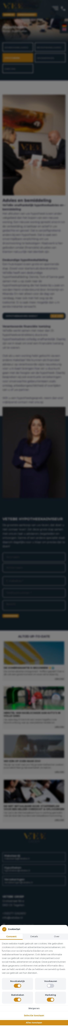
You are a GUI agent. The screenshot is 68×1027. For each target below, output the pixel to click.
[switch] (17, 986)
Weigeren (34, 1008)
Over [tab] (56, 936)
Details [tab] (34, 936)
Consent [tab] (11, 936)
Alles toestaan (34, 1022)
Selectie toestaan (34, 1015)
